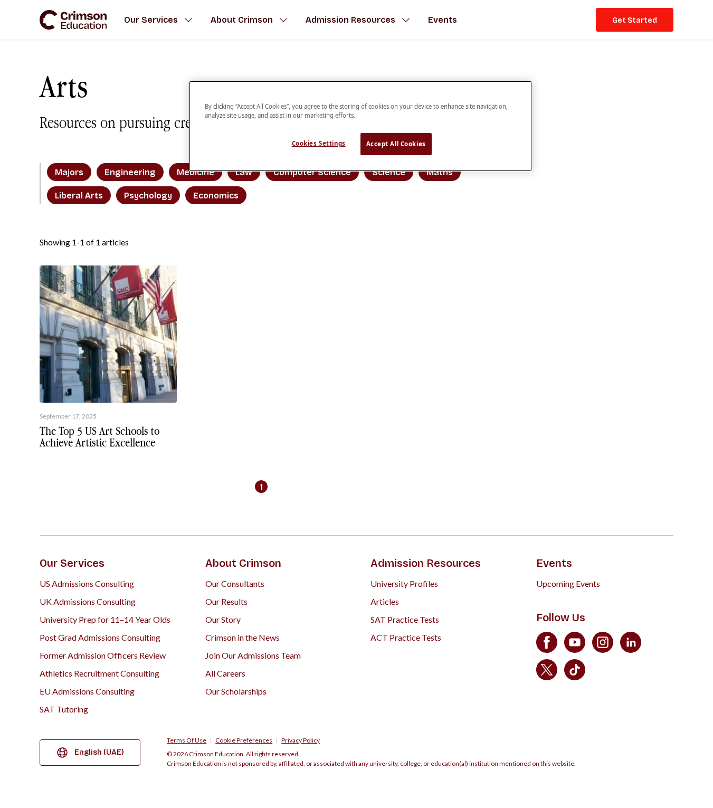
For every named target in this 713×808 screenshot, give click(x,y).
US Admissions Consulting (87, 583)
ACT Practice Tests (405, 637)
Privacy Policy (300, 740)
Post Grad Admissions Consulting (100, 637)
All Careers (225, 673)
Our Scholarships (236, 691)
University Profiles (404, 583)
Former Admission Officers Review (103, 655)
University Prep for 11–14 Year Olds (105, 619)
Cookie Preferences (243, 740)
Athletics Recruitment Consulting (99, 673)
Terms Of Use (186, 740)
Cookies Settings (319, 143)
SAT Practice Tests (404, 619)
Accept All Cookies (396, 144)
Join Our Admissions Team (253, 655)
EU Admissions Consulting (87, 691)
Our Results (226, 601)
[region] (360, 126)
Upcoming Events (568, 583)
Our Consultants (234, 583)
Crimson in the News (242, 637)
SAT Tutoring (64, 709)
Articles (384, 601)
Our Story (223, 619)
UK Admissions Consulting (88, 601)
